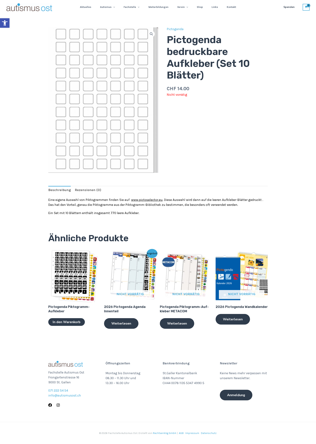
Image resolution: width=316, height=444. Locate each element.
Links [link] (215, 7)
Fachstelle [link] (130, 7)
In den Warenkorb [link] (66, 322)
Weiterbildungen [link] (158, 7)
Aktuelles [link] (85, 7)
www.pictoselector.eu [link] (147, 200)
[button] (113, 7)
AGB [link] (181, 433)
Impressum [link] (192, 433)
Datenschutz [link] (208, 433)
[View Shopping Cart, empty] (306, 7)
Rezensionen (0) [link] (88, 190)
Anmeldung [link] (236, 395)
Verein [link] (181, 7)
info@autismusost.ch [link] (64, 395)
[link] (5, 23)
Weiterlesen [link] (121, 323)
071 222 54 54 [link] (58, 390)
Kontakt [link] (231, 7)
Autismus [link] (106, 7)
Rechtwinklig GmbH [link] (164, 433)
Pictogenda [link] (175, 29)
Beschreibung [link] (59, 190)
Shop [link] (200, 7)
